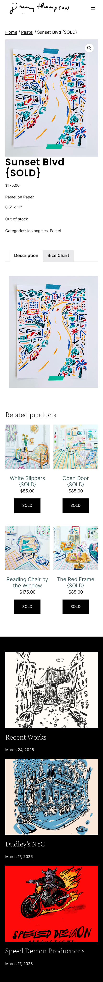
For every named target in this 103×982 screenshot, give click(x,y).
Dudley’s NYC (25, 844)
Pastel (27, 32)
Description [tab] (26, 255)
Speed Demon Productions (45, 951)
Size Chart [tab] (58, 255)
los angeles (37, 230)
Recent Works (25, 737)
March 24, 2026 (19, 749)
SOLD (27, 505)
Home (11, 32)
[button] (89, 48)
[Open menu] (93, 8)
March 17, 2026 (19, 856)
